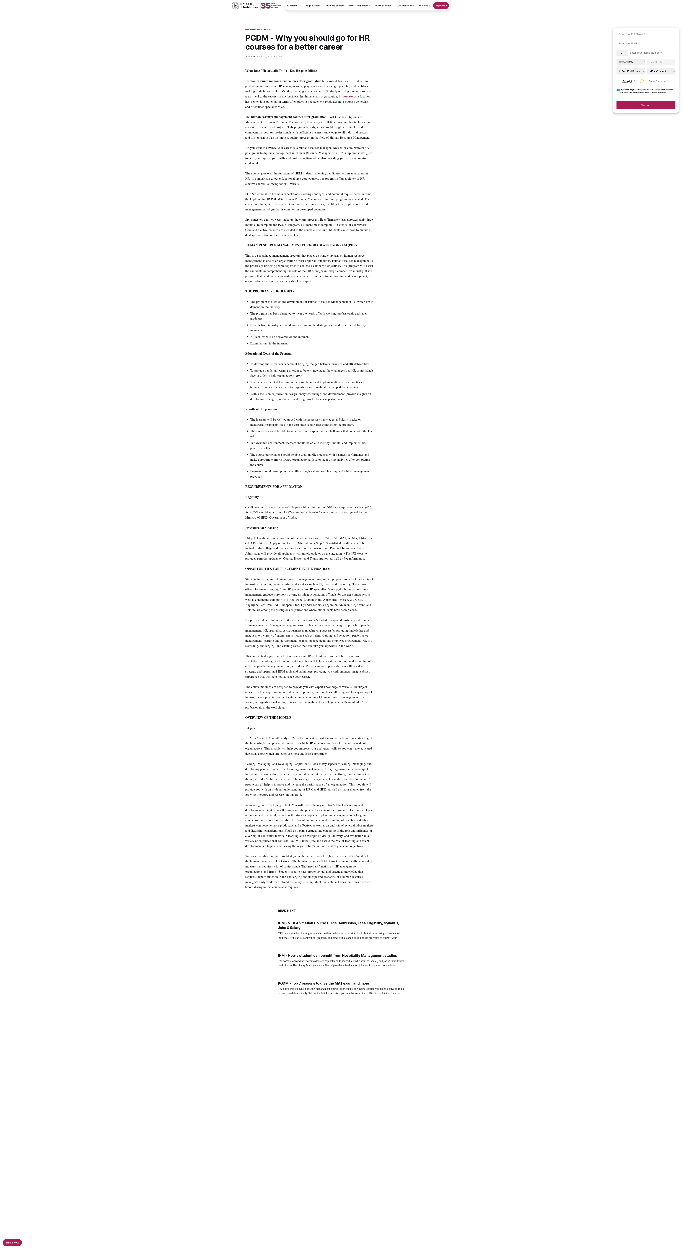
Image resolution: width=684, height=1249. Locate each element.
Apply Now (441, 5)
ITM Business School (257, 29)
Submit (646, 105)
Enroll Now (12, 1242)
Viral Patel (250, 56)
